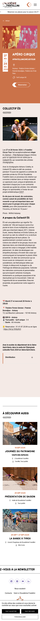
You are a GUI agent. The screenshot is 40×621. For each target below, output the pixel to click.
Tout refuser (30, 611)
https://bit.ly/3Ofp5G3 (12, 329)
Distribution (10, 357)
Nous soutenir (20, 589)
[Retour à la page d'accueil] (11, 5)
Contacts (8, 593)
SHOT (21, 192)
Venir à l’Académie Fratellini (24, 593)
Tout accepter (10, 611)
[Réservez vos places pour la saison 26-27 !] (20, 12)
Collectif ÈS (7, 160)
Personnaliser (20, 617)
